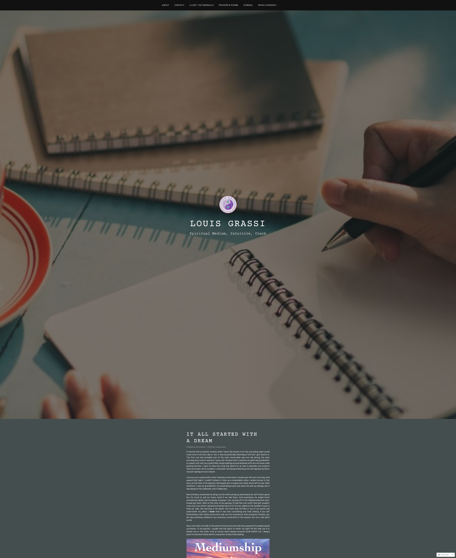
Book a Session (266, 5)
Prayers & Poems (228, 5)
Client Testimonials (202, 5)
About (165, 5)
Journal (248, 5)
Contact (179, 5)
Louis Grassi (228, 224)
